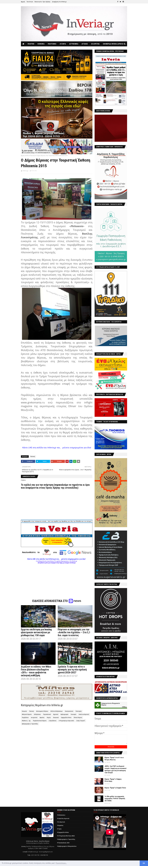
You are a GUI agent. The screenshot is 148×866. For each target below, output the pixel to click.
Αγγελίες (42, 717)
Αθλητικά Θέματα (27, 714)
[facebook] (118, 1)
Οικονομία (73, 714)
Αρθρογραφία (64, 714)
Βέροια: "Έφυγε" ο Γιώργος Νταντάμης (113, 780)
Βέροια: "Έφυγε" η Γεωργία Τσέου (115, 788)
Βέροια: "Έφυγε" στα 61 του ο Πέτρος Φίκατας (114, 759)
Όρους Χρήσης (53, 487)
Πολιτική (32, 155)
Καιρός (49, 717)
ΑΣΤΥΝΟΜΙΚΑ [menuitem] (73, 44)
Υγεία (59, 829)
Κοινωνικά (56, 717)
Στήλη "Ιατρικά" (80, 720)
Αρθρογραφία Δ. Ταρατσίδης (30, 724)
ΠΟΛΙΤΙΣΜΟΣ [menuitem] (52, 44)
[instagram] (123, 1)
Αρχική (23, 1)
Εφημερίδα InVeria (66, 717)
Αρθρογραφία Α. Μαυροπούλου (67, 846)
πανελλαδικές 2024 (63, 843)
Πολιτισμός (79, 711)
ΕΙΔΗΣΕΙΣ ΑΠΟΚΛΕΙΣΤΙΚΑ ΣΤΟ (50, 601)
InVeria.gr (25, 171)
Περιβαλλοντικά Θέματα (39, 720)
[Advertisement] (56, 579)
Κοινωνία (24, 711)
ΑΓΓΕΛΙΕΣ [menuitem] (85, 44)
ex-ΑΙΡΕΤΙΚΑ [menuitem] (95, 44)
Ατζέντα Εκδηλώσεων (57, 711)
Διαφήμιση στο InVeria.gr (59, 1)
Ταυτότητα (30, 1)
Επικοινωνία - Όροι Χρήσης (42, 1)
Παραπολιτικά (47, 714)
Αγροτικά (55, 714)
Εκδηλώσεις (37, 714)
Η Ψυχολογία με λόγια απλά (66, 720)
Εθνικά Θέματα (78, 717)
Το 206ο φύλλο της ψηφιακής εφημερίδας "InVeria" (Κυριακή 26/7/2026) (115, 799)
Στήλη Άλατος (52, 720)
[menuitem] (23, 43)
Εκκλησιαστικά (69, 711)
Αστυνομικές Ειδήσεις (42, 711)
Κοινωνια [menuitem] (41, 44)
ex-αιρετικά (34, 717)
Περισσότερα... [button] (61, 863)
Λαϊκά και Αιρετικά (84, 714)
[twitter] (120, 1)
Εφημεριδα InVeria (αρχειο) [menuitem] (113, 44)
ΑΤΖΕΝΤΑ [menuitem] (63, 44)
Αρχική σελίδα (25, 155)
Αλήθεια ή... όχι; (26, 720)
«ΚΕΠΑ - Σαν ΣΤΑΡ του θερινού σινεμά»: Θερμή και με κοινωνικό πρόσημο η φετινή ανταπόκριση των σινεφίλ (115, 769)
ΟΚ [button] (144, 863)
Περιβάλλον (25, 717)
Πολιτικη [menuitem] (31, 44)
